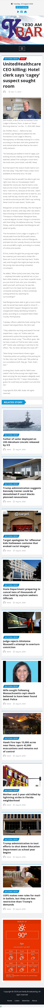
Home (9, 1000)
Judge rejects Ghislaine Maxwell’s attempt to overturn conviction (21, 644)
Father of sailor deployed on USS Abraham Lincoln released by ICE (21, 442)
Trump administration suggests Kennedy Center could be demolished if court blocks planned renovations (22, 492)
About (34, 1000)
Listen (17, 1000)
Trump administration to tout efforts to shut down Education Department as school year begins (21, 848)
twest (9, 449)
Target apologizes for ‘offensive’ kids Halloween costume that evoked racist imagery (22, 543)
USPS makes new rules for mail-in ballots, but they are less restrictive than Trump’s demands (22, 900)
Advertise (25, 1000)
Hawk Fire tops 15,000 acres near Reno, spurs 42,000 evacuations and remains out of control (20, 747)
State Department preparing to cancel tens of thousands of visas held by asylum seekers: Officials (21, 593)
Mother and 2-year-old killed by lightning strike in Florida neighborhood (21, 797)
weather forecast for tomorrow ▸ (22, 976)
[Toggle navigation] (22, 48)
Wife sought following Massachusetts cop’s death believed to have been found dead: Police (20, 695)
